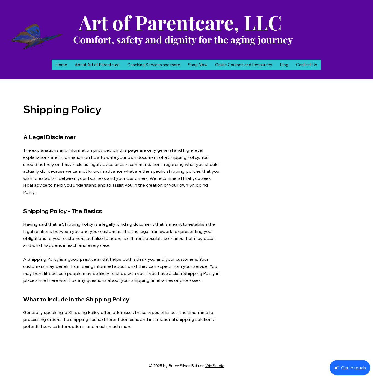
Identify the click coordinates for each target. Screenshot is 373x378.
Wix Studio (214, 365)
